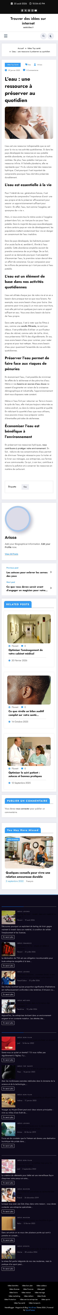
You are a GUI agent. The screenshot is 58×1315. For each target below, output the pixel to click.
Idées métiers (23, 1051)
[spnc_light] (51, 36)
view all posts (11, 554)
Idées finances (24, 994)
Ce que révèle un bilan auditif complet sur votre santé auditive (26, 713)
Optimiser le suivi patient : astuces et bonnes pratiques (25, 774)
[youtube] (35, 10)
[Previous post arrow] (51, 572)
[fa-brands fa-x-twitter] (25, 10)
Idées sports (23, 1297)
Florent (15, 646)
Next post (10, 582)
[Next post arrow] (51, 588)
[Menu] (5, 36)
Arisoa (39, 64)
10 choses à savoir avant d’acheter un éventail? (36, 1091)
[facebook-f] (22, 10)
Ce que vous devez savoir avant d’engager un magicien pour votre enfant (25, 588)
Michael (30, 932)
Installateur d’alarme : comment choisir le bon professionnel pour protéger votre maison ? (36, 1027)
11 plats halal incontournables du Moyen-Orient (36, 1148)
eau (29, 64)
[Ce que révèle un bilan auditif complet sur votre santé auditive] (29, 689)
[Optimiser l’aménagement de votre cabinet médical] (29, 628)
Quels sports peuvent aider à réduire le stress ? (36, 1300)
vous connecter (22, 808)
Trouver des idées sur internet (28, 21)
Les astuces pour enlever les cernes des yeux (27, 574)
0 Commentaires (32, 70)
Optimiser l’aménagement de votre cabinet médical (26, 651)
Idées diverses (13, 839)
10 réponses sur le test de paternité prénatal (35, 1119)
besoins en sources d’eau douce (31, 383)
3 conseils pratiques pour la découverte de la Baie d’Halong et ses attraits (36, 1178)
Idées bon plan (24, 1088)
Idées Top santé (12, 64)
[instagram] (32, 10)
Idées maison (23, 1240)
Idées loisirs (23, 963)
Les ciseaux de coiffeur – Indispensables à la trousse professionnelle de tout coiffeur (27, 926)
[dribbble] (29, 10)
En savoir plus (8, 988)
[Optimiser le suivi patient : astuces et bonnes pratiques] (29, 751)
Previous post (12, 568)
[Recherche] (43, 36)
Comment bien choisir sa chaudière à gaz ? (35, 1271)
